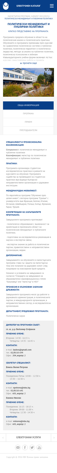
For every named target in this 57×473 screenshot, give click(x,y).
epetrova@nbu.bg (21, 387)
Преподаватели (28, 130)
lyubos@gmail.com (22, 350)
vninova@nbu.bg (21, 421)
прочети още (30, 63)
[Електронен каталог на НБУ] (6, 6)
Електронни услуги (28, 437)
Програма (28, 113)
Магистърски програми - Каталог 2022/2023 (28, 16)
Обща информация (28, 105)
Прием (28, 122)
